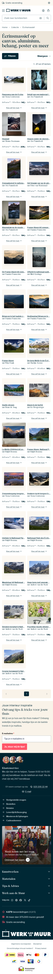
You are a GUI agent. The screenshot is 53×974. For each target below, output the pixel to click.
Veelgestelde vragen (16, 800)
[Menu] (3, 11)
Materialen (8, 878)
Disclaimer (37, 944)
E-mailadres (8, 733)
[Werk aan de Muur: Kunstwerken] (49, 871)
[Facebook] (20, 900)
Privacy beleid (40, 948)
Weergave (42, 56)
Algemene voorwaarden (21, 944)
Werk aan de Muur (13, 893)
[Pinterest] (16, 900)
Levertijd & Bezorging (16, 812)
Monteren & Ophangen (17, 816)
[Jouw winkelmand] (48, 10)
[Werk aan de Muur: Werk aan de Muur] (49, 893)
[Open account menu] (43, 10)
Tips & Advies (10, 885)
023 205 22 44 (40, 786)
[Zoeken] (47, 18)
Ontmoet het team (14, 859)
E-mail (28, 791)
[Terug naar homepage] (18, 10)
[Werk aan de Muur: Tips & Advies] (49, 886)
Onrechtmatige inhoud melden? (20, 948)
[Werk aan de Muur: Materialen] (49, 879)
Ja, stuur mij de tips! (14, 747)
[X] (25, 900)
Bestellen (10, 804)
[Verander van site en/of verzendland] (49, 3)
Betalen (10, 808)
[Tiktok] (29, 900)
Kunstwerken (10, 871)
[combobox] (20, 18)
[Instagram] (12, 900)
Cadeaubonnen (13, 820)
